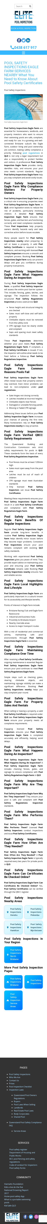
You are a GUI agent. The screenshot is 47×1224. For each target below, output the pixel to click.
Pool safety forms (17, 1168)
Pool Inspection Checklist (20, 1086)
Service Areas (20, 1131)
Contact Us (14, 1080)
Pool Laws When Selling (24, 1104)
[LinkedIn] (28, 40)
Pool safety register (18, 1149)
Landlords (18, 1107)
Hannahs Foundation (13, 1184)
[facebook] (19, 40)
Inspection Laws (16, 1089)
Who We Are (14, 1077)
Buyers (17, 1101)
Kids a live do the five (13, 1187)
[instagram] (36, 1217)
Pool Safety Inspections (14, 90)
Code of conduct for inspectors (23, 1165)
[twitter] (23, 40)
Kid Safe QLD (10, 1205)
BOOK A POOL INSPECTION (23, 28)
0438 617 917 (25, 47)
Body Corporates (21, 1114)
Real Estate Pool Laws (24, 1110)
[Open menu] (23, 53)
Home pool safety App (14, 1196)
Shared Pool (19, 1117)
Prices (11, 1083)
